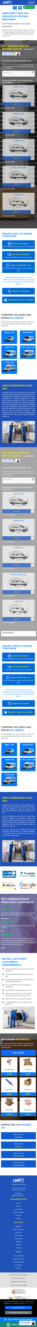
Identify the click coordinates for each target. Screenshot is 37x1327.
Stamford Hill (18, 1238)
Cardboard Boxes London (18, 1281)
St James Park (18, 1235)
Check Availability (18, 1255)
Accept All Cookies (18, 1307)
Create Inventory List (18, 1259)
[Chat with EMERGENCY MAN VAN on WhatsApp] (9, 1324)
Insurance (18, 1215)
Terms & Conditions (18, 1212)
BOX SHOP (18, 1053)
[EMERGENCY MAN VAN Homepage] (7, 2)
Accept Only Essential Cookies (18, 1312)
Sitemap (18, 1218)
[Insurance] (18, 1299)
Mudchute (18, 1241)
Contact (18, 1203)
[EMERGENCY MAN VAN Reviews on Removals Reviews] (9, 874)
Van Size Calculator (18, 1262)
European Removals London (18, 1275)
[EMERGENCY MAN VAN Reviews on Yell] (9, 885)
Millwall (19, 1248)
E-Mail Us (19, 1193)
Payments (18, 1268)
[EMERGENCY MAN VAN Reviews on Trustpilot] (28, 874)
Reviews (18, 1206)
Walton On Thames (18, 1229)
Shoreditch (18, 1232)
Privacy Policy (29, 1303)
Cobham (18, 1244)
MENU (31, 3)
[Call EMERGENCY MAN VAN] (20, 8)
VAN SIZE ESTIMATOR (18, 256)
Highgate (18, 1226)
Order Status (18, 1265)
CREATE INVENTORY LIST (18, 267)
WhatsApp (30, 7)
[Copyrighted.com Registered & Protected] (18, 1292)
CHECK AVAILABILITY (18, 245)
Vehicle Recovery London (18, 1285)
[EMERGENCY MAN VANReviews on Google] (28, 885)
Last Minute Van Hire (18, 1278)
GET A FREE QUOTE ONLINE (20, 1320)
